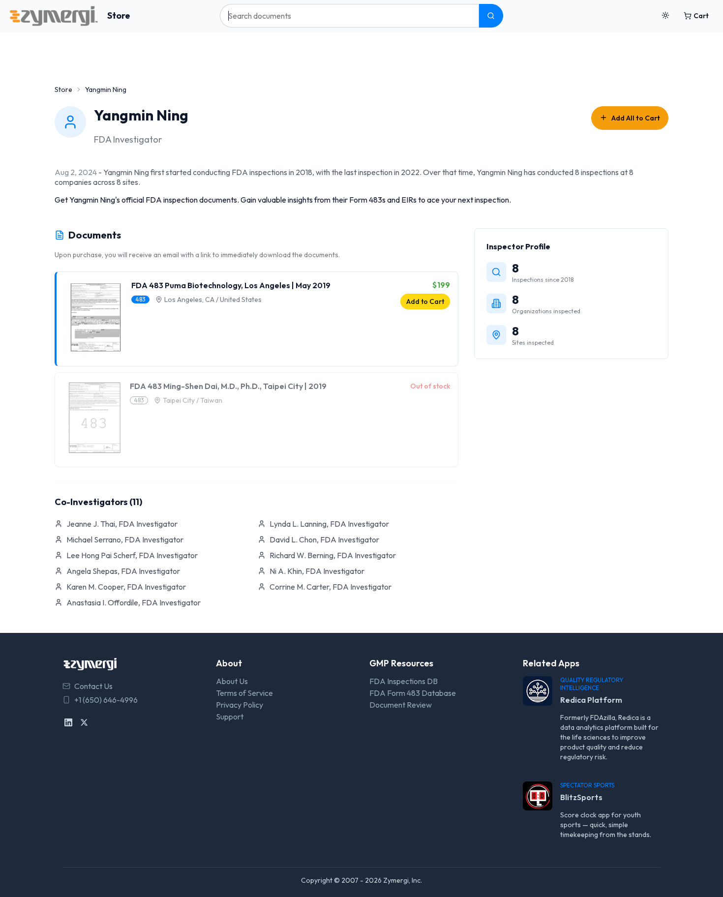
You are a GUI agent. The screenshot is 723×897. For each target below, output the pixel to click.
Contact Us (93, 686)
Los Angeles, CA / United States (213, 299)
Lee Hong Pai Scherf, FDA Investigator (132, 555)
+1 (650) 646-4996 (106, 700)
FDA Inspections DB (403, 681)
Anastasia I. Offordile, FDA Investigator (133, 602)
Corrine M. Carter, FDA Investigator (331, 587)
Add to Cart (425, 301)
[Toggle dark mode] (665, 16)
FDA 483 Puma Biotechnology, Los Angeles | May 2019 (231, 285)
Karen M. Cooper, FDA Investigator (126, 587)
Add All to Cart (635, 118)
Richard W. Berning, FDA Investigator (333, 555)
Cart (701, 15)
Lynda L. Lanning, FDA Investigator (329, 524)
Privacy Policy (239, 705)
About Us (232, 681)
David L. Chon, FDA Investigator (324, 539)
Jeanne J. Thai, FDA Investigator (122, 524)
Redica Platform (591, 700)
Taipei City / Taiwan (192, 400)
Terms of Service (244, 693)
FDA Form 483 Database (412, 693)
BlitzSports (581, 797)
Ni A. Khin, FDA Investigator (317, 571)
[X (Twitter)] (84, 722)
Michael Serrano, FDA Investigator (124, 539)
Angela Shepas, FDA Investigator (123, 571)
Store (118, 15)
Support (229, 716)
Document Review (400, 705)
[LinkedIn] (68, 722)
